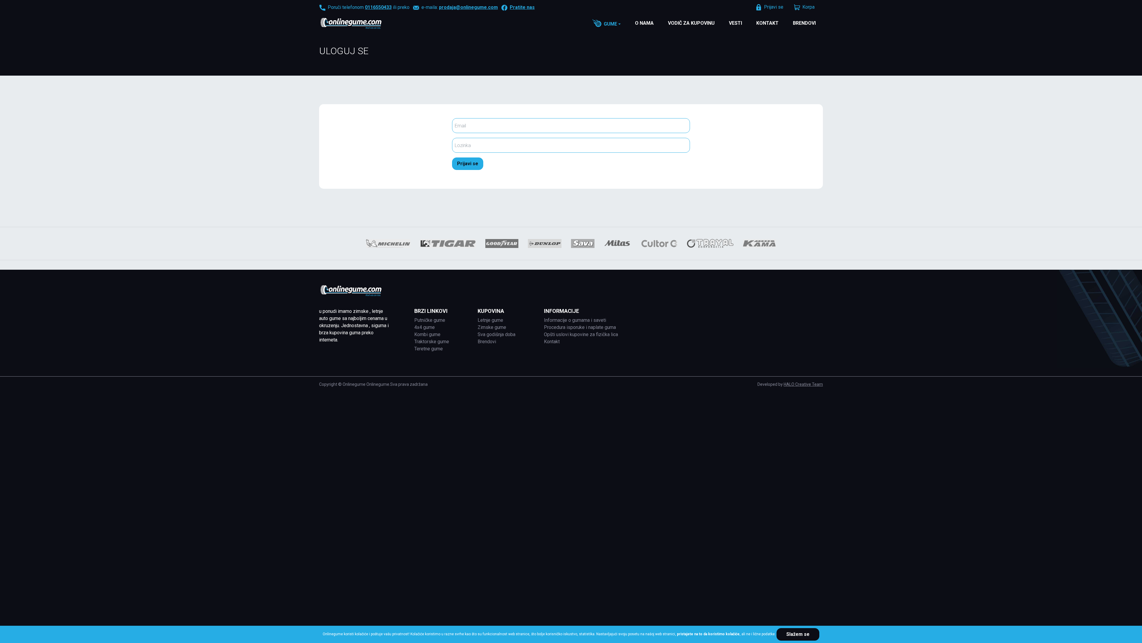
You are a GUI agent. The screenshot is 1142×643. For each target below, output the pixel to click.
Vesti (735, 23)
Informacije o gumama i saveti (575, 320)
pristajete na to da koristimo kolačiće (708, 634)
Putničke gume (429, 320)
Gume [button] (610, 24)
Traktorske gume (431, 341)
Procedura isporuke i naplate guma (580, 327)
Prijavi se (467, 163)
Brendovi (804, 23)
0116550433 (378, 7)
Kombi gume (427, 334)
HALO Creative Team (803, 384)
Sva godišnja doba (496, 334)
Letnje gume (490, 320)
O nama (644, 23)
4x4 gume (424, 327)
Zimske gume (492, 327)
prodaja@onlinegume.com (468, 7)
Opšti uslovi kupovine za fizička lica (581, 334)
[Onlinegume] (359, 24)
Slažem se (798, 634)
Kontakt (767, 23)
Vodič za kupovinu (691, 23)
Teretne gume (428, 349)
